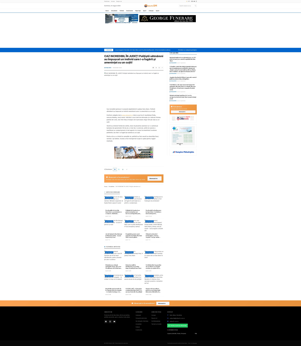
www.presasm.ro (127, 115)
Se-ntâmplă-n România (142, 321)
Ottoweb (195, 343)
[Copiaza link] (162, 67)
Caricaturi (138, 315)
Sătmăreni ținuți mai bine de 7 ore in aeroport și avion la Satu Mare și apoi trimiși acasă (183, 97)
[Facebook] (192, 1)
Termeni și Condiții (156, 324)
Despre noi (119, 1)
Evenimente (129, 10)
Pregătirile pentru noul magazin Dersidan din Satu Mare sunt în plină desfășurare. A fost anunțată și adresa (134, 50)
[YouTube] (194, 1)
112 (196, 333)
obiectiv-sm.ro (174, 321)
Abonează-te (153, 178)
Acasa (105, 186)
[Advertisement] (150, 36)
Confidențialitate (155, 321)
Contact (113, 1)
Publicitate (107, 1)
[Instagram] (196, 1)
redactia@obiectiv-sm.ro (177, 318)
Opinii (157, 10)
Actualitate (114, 10)
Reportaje (138, 10)
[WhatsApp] (159, 67)
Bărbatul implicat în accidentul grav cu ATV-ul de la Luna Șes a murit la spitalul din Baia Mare (183, 59)
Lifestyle (151, 10)
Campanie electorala (141, 318)
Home (107, 10)
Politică (122, 10)
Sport (144, 10)
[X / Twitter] (156, 67)
